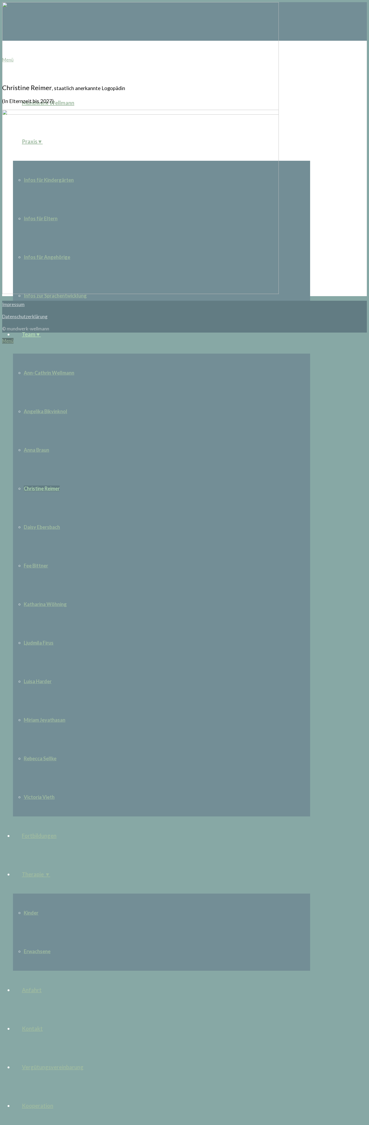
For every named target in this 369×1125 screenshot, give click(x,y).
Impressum (13, 304)
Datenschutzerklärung (25, 316)
